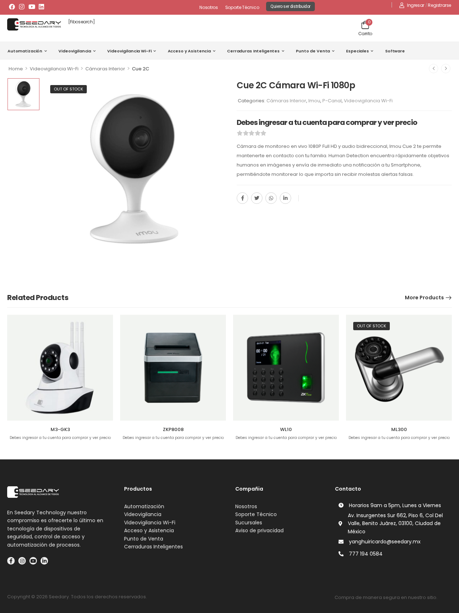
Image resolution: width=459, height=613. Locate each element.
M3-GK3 (60, 429)
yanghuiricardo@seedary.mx (385, 541)
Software (395, 51)
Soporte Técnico (242, 7)
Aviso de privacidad (259, 530)
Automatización (25, 51)
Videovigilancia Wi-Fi (129, 51)
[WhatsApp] (271, 198)
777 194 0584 (366, 553)
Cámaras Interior (105, 68)
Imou (314, 100)
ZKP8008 (173, 429)
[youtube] (33, 561)
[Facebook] (12, 6)
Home (16, 68)
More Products (424, 297)
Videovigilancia (74, 51)
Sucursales (248, 522)
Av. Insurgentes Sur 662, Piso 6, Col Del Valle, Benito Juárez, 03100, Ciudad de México (395, 523)
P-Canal (332, 100)
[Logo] (34, 24)
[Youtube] (31, 6)
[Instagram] (22, 6)
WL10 (286, 429)
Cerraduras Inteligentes (253, 51)
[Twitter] (256, 198)
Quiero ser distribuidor (290, 6)
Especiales (357, 51)
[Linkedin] (41, 6)
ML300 (399, 429)
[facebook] (11, 561)
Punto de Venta (313, 51)
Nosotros (208, 7)
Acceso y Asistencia (189, 51)
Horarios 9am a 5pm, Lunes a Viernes (395, 505)
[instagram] (22, 561)
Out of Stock (68, 89)
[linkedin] (44, 561)
